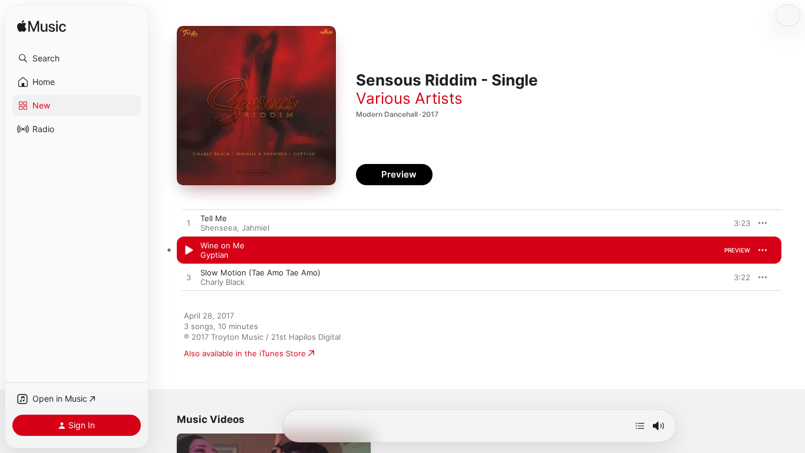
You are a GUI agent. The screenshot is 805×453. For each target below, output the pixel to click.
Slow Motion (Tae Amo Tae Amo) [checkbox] (260, 272)
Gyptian (214, 255)
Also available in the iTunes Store (245, 353)
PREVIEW (737, 222)
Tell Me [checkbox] (213, 218)
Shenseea (218, 227)
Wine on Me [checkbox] (222, 245)
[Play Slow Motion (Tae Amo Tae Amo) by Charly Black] (188, 278)
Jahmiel (255, 227)
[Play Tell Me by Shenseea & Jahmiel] (188, 223)
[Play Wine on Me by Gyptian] (188, 250)
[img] (41, 27)
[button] (76, 58)
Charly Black (222, 282)
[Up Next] (640, 426)
